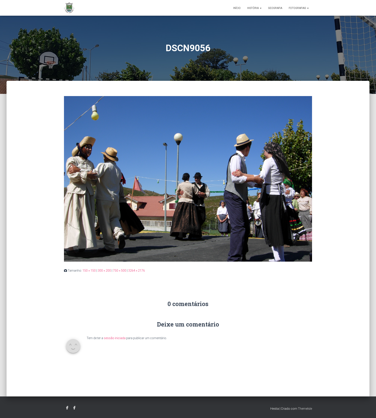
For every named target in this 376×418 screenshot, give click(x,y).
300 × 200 (104, 270)
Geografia (275, 8)
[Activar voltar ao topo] (367, 409)
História (253, 8)
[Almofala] (69, 7)
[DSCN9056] (188, 178)
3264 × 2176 (136, 270)
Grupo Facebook (74, 408)
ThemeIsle (305, 408)
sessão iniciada (115, 338)
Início (237, 8)
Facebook (67, 408)
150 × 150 (89, 270)
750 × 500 (119, 270)
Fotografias (298, 8)
